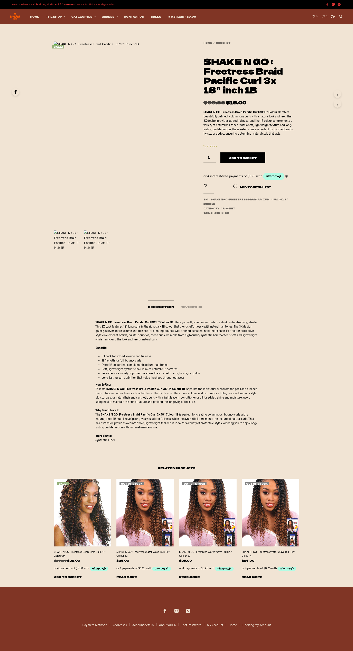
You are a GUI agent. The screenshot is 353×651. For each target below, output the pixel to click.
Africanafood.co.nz (72, 4)
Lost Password (191, 625)
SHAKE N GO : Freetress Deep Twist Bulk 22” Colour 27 (80, 553)
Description (161, 307)
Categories (82, 16)
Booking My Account (256, 625)
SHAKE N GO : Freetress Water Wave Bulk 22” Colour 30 (205, 553)
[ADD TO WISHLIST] (86, 543)
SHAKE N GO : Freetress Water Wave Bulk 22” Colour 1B (143, 553)
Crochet (223, 42)
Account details (143, 625)
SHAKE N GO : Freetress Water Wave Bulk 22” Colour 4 (268, 553)
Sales (156, 16)
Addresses (120, 625)
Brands (108, 16)
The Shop (54, 16)
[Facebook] (15, 92)
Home (34, 16)
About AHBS (167, 625)
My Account (215, 625)
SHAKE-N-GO (219, 212)
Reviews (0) (191, 307)
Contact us (134, 16)
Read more (126, 577)
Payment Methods (94, 625)
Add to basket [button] (68, 577)
